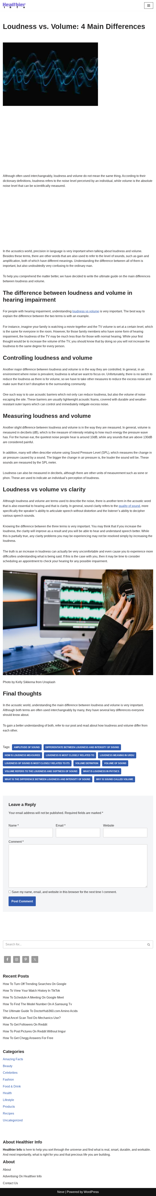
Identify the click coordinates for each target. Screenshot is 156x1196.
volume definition (86, 763)
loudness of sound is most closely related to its (37, 763)
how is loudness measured (22, 755)
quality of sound (129, 506)
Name (14, 825)
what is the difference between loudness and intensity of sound (47, 779)
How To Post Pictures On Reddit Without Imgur (34, 1031)
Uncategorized (13, 1120)
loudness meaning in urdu (117, 755)
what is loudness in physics (101, 771)
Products (9, 1106)
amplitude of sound (27, 747)
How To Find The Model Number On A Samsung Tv (37, 1004)
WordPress (91, 1192)
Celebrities (10, 1072)
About (7, 1169)
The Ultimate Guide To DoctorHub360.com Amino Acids (40, 1011)
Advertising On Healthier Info (22, 1176)
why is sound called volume (114, 779)
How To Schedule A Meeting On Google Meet (33, 997)
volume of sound (115, 763)
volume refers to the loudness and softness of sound (41, 771)
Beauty (7, 1066)
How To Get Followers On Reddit (25, 1024)
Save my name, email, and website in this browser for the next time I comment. (64, 892)
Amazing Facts (13, 1059)
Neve (60, 1192)
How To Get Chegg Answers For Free (28, 1038)
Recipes (8, 1113)
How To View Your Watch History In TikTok (31, 990)
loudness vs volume (85, 311)
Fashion (8, 1079)
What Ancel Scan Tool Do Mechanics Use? (32, 1017)
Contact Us (10, 1183)
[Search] (149, 944)
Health (7, 1093)
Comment (16, 841)
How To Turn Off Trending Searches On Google (34, 984)
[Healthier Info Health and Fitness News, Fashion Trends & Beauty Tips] (14, 5)
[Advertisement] (78, 145)
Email (60, 825)
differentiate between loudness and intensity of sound (82, 747)
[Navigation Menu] (148, 5)
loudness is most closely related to (70, 755)
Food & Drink (12, 1086)
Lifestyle (8, 1100)
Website (108, 825)
